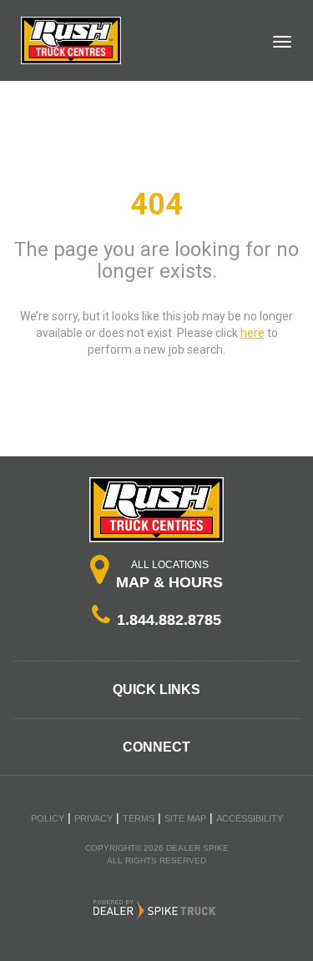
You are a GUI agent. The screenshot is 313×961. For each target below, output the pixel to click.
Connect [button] (156, 747)
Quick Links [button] (156, 689)
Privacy (93, 818)
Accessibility (249, 818)
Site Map (185, 818)
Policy (47, 818)
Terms (138, 818)
